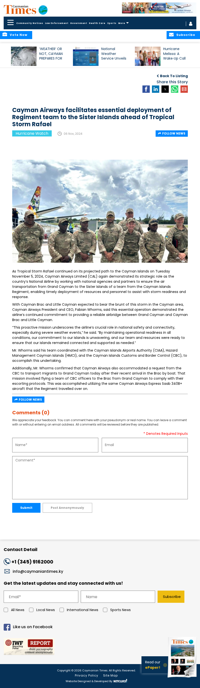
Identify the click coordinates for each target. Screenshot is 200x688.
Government (78, 23)
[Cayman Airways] (159, 7)
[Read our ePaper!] (183, 678)
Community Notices (29, 23)
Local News (45, 609)
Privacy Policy (86, 675)
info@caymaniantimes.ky (38, 571)
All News (17, 609)
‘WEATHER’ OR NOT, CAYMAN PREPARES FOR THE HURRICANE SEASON (51, 56)
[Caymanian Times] (26, 9)
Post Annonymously (67, 508)
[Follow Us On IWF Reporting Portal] (100, 647)
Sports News (120, 609)
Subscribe (172, 596)
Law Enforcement (56, 23)
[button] (24, 56)
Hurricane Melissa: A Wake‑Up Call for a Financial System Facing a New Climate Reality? (175, 56)
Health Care (97, 23)
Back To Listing (174, 75)
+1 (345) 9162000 (32, 561)
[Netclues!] (120, 681)
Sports (111, 23)
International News (82, 609)
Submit (26, 508)
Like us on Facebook (33, 627)
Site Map (110, 675)
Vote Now (18, 35)
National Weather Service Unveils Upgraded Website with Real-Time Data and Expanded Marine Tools (114, 56)
